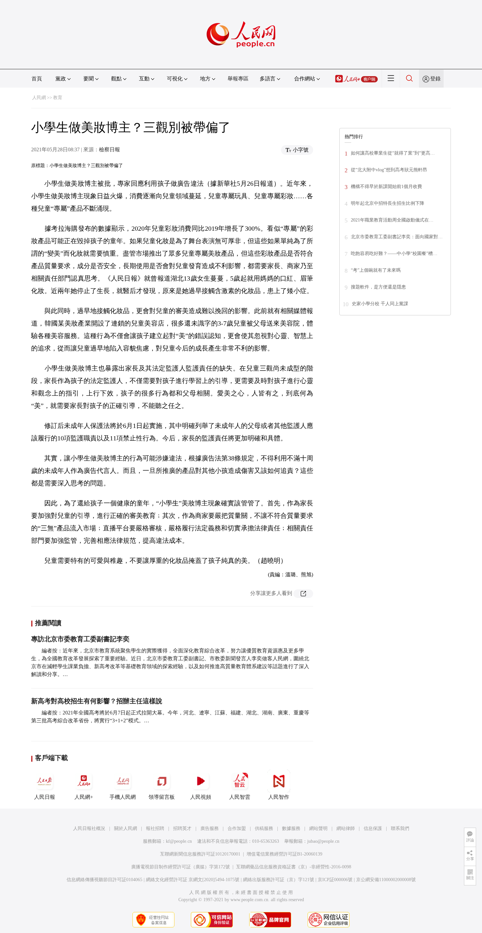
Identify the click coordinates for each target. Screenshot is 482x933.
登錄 (435, 78)
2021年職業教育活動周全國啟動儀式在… (392, 220)
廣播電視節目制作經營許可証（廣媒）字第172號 (180, 866)
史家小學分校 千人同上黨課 (380, 303)
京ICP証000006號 (335, 879)
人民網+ (83, 797)
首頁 (36, 78)
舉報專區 (238, 78)
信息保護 (373, 828)
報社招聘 (155, 828)
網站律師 (345, 828)
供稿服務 (264, 828)
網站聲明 (318, 828)
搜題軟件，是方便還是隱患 (378, 287)
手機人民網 (123, 797)
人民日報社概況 (89, 828)
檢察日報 (109, 149)
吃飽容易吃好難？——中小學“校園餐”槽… (394, 253)
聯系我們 (400, 828)
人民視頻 (200, 797)
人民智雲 (239, 797)
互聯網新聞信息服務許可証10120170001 (200, 854)
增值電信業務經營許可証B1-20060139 (284, 854)
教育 (57, 97)
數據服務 (291, 828)
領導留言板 (162, 797)
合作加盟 (237, 828)
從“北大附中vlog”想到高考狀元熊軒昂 (389, 169)
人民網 (39, 97)
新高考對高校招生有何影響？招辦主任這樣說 (96, 701)
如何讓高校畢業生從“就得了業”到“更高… (393, 153)
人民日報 (44, 797)
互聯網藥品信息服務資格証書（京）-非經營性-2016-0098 (293, 866)
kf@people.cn (179, 841)
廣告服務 (209, 828)
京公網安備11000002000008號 (386, 879)
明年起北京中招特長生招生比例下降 (387, 203)
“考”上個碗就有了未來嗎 (376, 270)
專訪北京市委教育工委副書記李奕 (80, 639)
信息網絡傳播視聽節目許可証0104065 (104, 879)
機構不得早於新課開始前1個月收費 (386, 186)
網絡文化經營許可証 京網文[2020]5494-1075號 (192, 879)
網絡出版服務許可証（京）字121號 (278, 879)
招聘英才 (182, 828)
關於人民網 (125, 828)
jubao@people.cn (323, 841)
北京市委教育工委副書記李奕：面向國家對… (397, 236)
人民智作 (278, 797)
